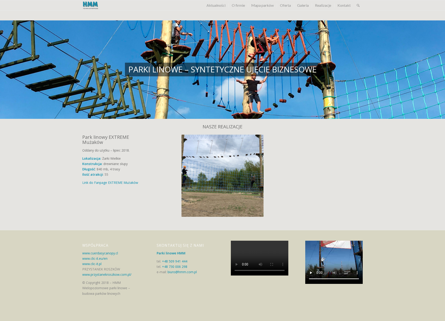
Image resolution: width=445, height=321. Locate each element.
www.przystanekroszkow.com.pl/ (106, 274)
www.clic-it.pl (92, 264)
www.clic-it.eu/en (95, 258)
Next (258, 175)
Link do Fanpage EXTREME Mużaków (110, 182)
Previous (186, 175)
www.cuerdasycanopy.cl (100, 253)
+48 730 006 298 (174, 266)
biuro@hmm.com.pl (182, 272)
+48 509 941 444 (174, 261)
